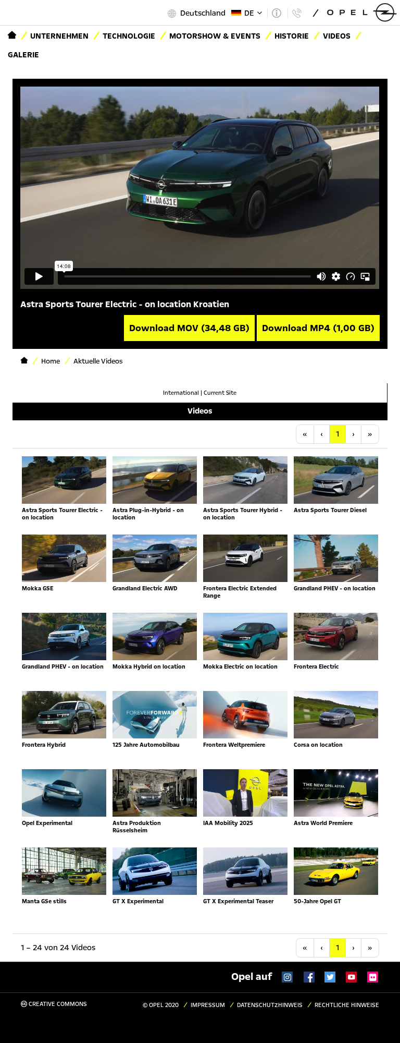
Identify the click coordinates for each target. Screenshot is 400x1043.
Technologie (129, 36)
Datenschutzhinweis (270, 1005)
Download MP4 (318, 328)
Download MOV (189, 328)
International (181, 393)
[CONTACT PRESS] (297, 13)
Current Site (220, 393)
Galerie (23, 55)
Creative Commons (57, 1004)
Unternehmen (59, 36)
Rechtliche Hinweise (347, 1005)
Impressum (208, 1005)
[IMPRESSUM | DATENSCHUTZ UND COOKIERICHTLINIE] (276, 13)
